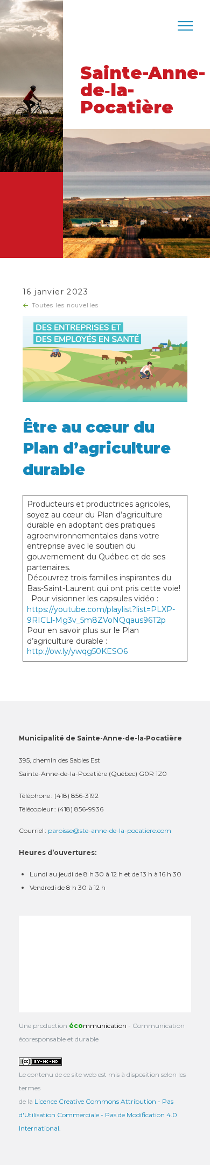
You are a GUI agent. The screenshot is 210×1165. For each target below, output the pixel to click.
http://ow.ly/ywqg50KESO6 (77, 651)
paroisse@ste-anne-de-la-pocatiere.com (109, 830)
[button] (185, 26)
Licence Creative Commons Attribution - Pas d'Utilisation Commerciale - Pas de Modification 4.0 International (98, 1114)
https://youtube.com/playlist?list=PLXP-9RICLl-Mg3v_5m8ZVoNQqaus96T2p (101, 615)
